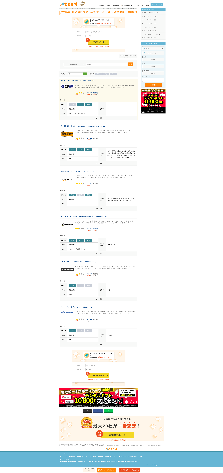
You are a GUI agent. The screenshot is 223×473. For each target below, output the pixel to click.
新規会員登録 (72, 456)
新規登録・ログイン (81, 456)
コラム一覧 (116, 456)
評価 (143, 63)
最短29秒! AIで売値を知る (131, 470)
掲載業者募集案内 (73, 461)
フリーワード (146, 77)
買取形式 (144, 57)
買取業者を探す (108, 456)
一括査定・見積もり (104, 5)
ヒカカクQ (141, 456)
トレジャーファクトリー (69, 216)
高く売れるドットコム (68, 126)
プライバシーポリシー (112, 461)
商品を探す (116, 5)
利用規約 (104, 461)
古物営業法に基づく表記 (131, 461)
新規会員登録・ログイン (157, 4)
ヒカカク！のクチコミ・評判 (85, 461)
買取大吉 (64, 80)
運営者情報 (121, 461)
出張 (113, 74)
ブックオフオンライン (68, 307)
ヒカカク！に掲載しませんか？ (148, 0)
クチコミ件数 (146, 70)
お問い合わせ (64, 461)
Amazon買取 (65, 171)
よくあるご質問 (96, 461)
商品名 (78, 31)
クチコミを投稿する (132, 456)
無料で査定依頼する (107, 470)
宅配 (98, 74)
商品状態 (79, 35)
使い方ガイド (145, 5)
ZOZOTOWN (65, 261)
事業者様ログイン (159, 0)
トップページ (64, 456)
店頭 (106, 74)
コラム (137, 5)
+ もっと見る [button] (98, 118)
